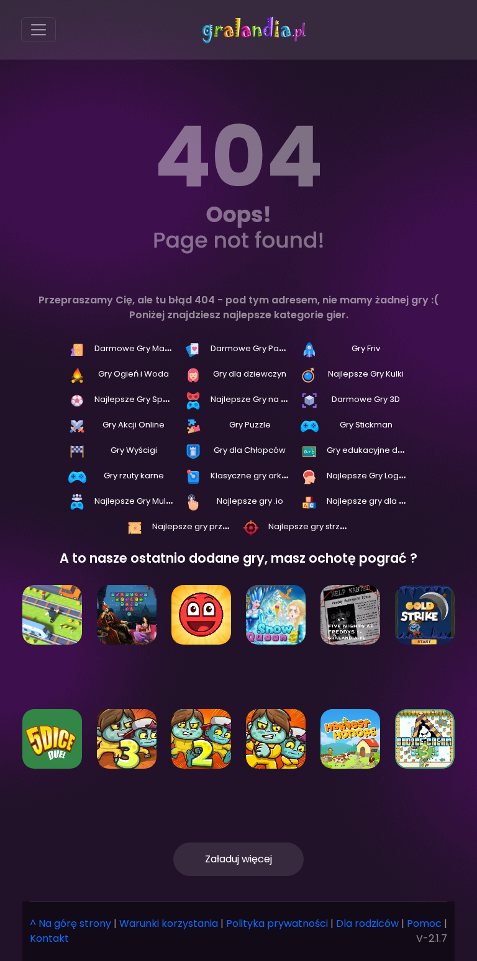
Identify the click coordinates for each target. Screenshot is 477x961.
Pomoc (424, 923)
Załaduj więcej (238, 859)
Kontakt (49, 938)
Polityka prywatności (277, 923)
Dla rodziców (367, 923)
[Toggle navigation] (38, 29)
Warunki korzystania (168, 923)
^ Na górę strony (70, 923)
